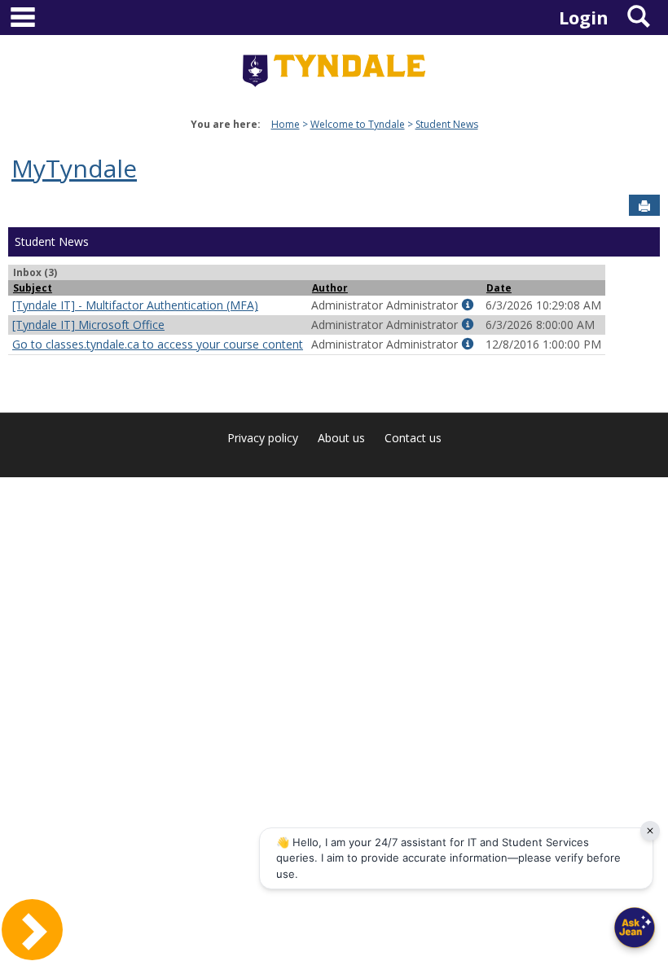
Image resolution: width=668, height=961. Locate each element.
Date (499, 287)
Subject (32, 287)
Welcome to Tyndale (357, 124)
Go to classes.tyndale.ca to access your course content (157, 344)
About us (341, 437)
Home (285, 124)
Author (330, 287)
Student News (446, 124)
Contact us (413, 437)
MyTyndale (74, 168)
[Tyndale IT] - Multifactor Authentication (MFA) (135, 305)
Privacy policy (262, 437)
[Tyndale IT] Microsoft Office (88, 324)
